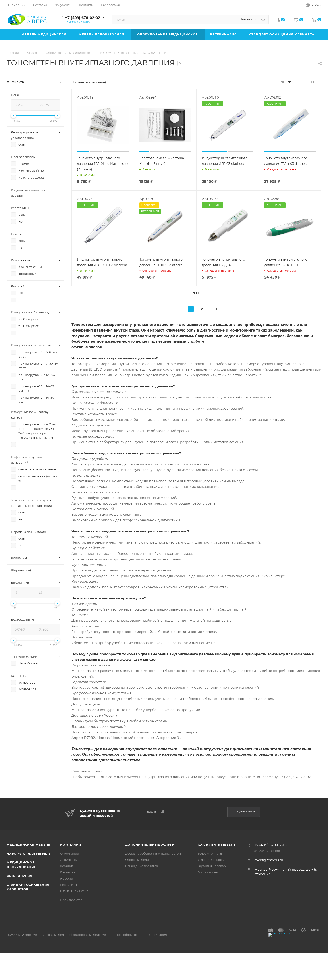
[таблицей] (320, 82)
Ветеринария (20, 876)
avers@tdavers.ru (268, 860)
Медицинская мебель (28, 844)
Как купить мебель (217, 844)
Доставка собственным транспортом (153, 853)
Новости (66, 878)
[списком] (313, 82)
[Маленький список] (282, 82)
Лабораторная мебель (29, 853)
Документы (68, 859)
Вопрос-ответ (208, 872)
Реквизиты (68, 884)
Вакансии (67, 872)
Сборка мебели (137, 859)
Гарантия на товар (212, 866)
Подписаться (244, 811)
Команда (67, 866)
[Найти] (263, 19)
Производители (72, 900)
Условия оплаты (210, 853)
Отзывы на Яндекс (74, 891)
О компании (69, 853)
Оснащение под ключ (141, 866)
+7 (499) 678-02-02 (82, 18)
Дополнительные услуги (150, 844)
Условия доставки (211, 859)
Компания (70, 844)
